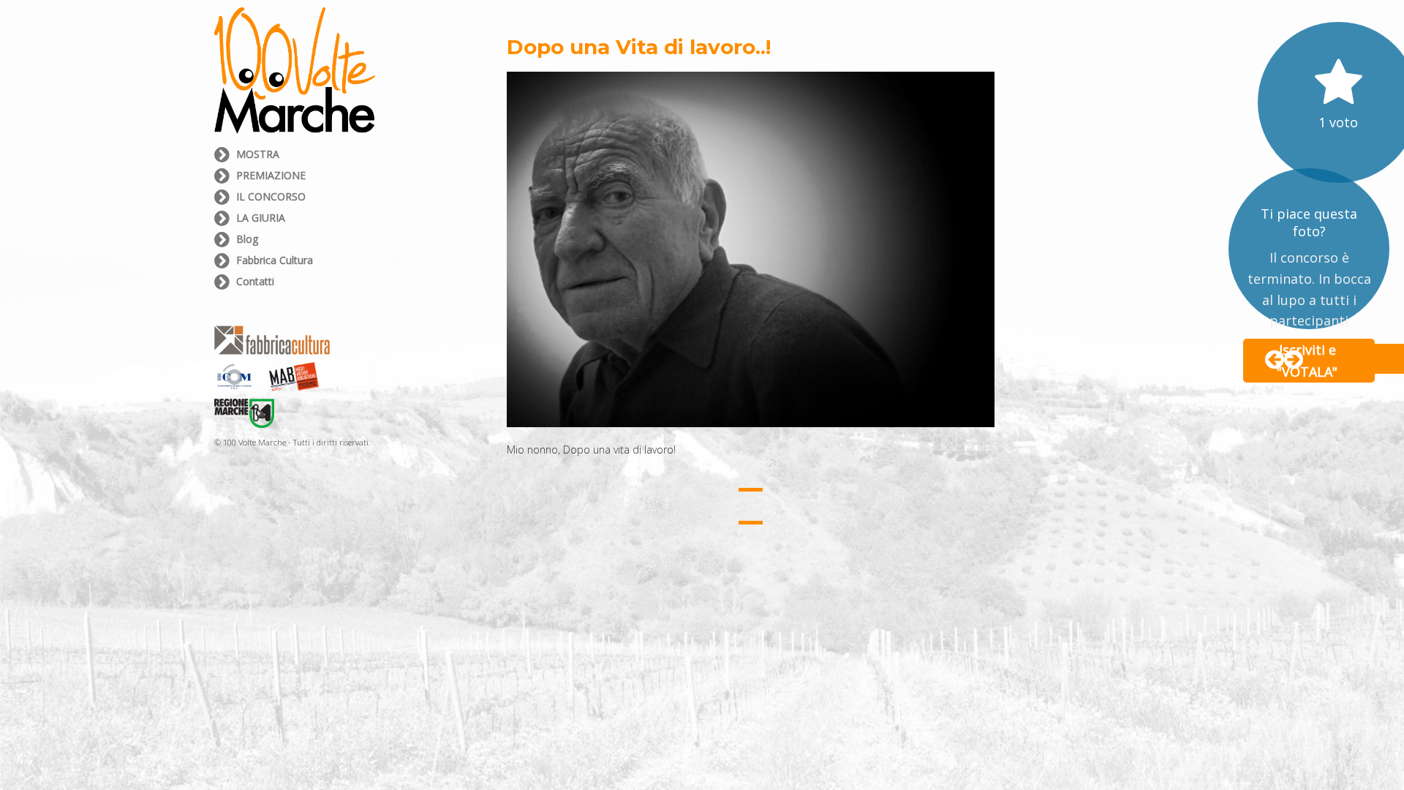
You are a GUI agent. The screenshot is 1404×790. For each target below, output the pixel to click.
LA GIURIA (259, 218)
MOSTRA (256, 154)
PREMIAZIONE (269, 175)
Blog (245, 239)
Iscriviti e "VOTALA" (1307, 360)
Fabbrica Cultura (273, 260)
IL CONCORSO (269, 196)
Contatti (253, 281)
